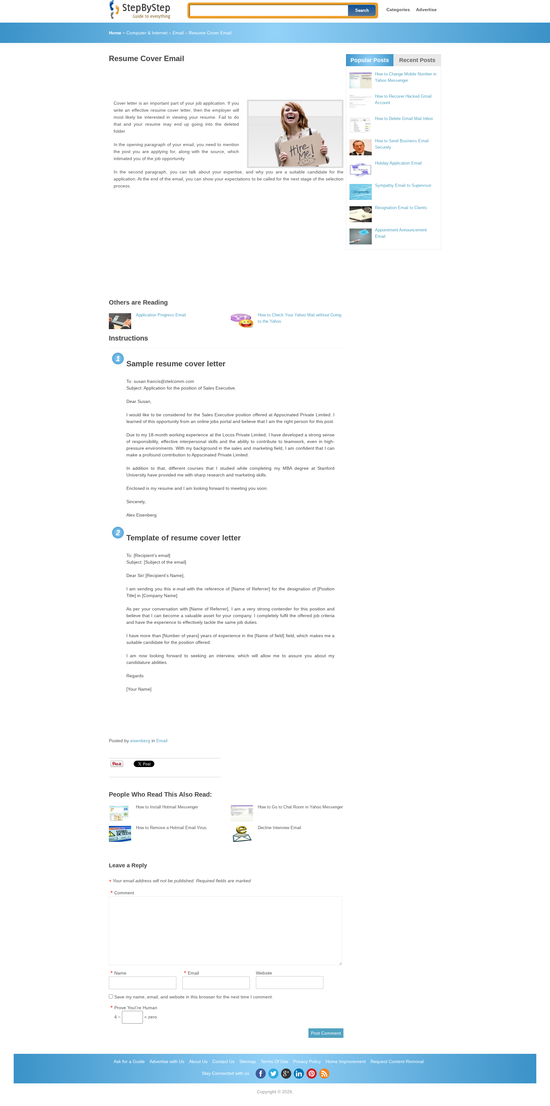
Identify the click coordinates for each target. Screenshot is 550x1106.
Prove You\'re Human (135, 1007)
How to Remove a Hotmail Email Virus (171, 827)
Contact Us (223, 1061)
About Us (198, 1061)
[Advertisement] (225, 79)
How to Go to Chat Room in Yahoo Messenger (300, 807)
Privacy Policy (307, 1061)
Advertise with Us (167, 1061)
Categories (398, 9)
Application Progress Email (161, 315)
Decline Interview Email (279, 827)
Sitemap (247, 1061)
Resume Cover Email (210, 32)
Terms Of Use (274, 1061)
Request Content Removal (397, 1061)
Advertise (426, 9)
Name (120, 973)
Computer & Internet (146, 32)
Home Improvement (346, 1061)
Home (115, 32)
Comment (124, 893)
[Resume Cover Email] (295, 134)
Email (178, 32)
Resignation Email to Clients (401, 207)
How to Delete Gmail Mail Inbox (404, 118)
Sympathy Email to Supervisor (403, 185)
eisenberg (140, 740)
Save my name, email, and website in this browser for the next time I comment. (193, 996)
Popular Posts (369, 60)
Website (264, 973)
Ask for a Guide (129, 1061)
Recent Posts (417, 60)
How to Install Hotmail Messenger (167, 807)
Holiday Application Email (398, 163)
